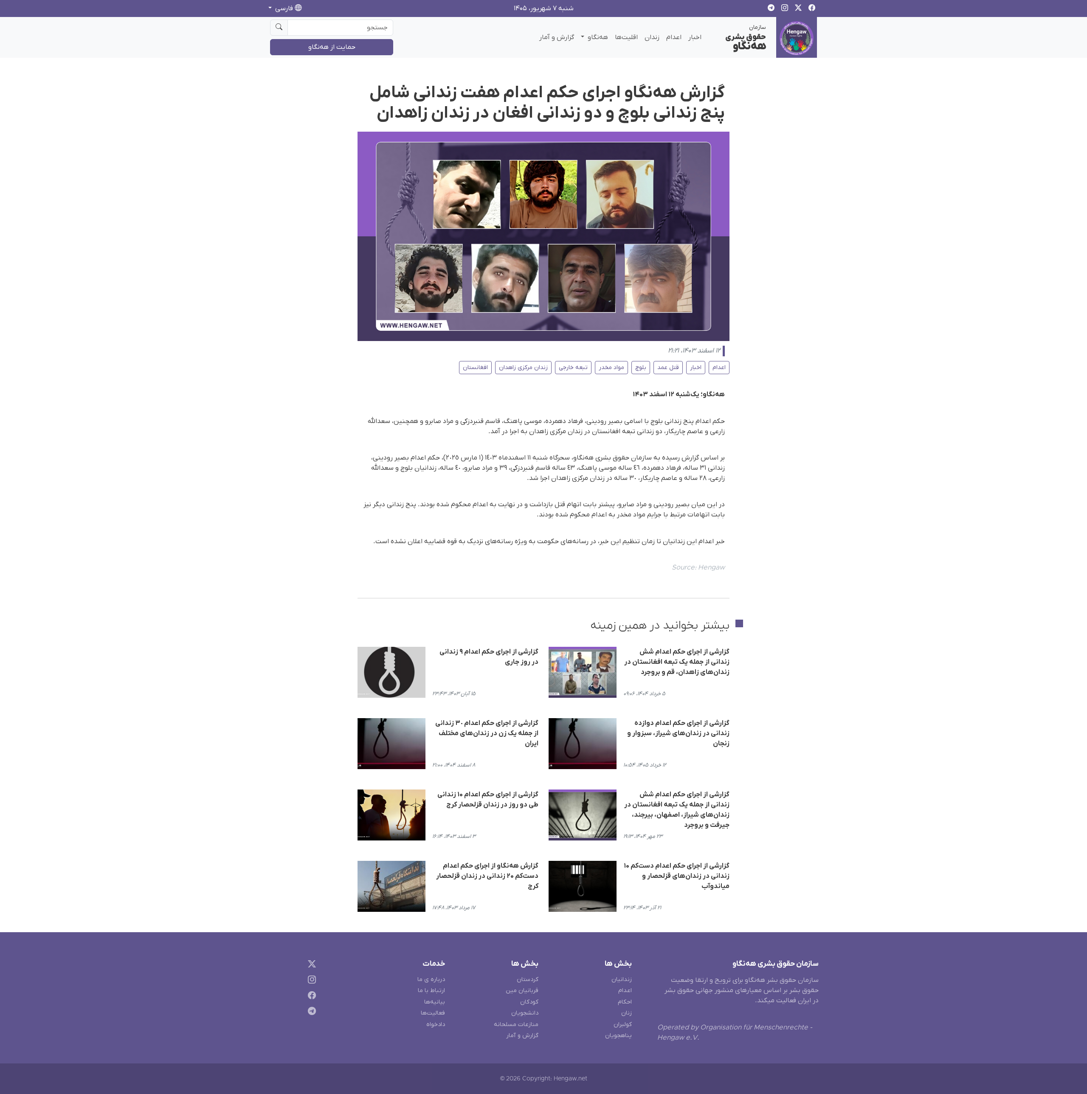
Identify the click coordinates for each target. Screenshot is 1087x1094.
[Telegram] (310, 1012)
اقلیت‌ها (626, 37)
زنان (626, 1013)
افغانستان (475, 368)
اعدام (673, 37)
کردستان (527, 980)
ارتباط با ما (431, 991)
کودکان (529, 1002)
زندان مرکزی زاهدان (523, 368)
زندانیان (621, 980)
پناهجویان (618, 1036)
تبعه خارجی (573, 368)
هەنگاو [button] (597, 37)
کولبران (623, 1025)
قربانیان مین (522, 991)
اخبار (694, 37)
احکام (625, 1002)
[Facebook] (310, 997)
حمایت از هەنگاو (331, 47)
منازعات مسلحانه (516, 1025)
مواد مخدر (611, 368)
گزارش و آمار (556, 37)
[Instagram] (310, 981)
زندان (652, 37)
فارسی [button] (284, 8)
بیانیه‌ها (434, 1002)
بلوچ (640, 368)
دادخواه (435, 1025)
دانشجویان (524, 1013)
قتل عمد (668, 368)
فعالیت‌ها (433, 1013)
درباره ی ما (431, 980)
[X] (310, 965)
